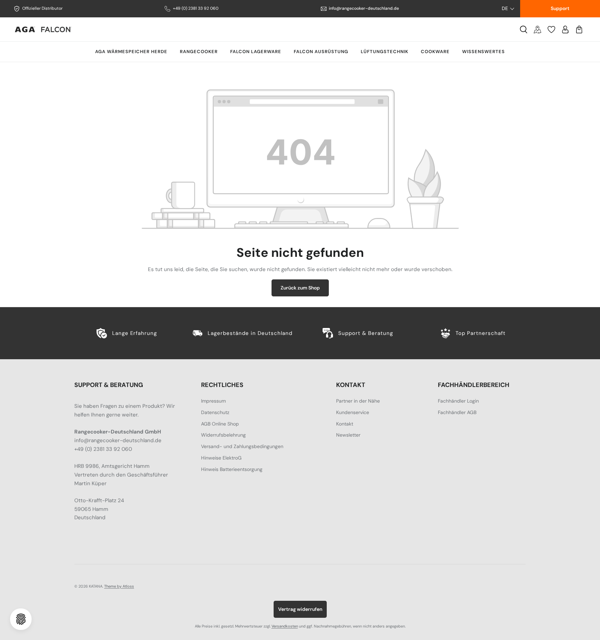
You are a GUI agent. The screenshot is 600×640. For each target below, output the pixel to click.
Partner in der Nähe (358, 401)
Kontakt (344, 424)
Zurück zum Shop (300, 288)
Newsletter (348, 435)
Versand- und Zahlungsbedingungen (242, 446)
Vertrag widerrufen (300, 609)
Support (560, 8)
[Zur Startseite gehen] (43, 29)
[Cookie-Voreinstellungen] (20, 619)
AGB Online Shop (220, 424)
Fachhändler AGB (457, 412)
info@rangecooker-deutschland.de (364, 8)
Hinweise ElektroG (221, 458)
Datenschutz (215, 412)
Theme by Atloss (119, 586)
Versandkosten (285, 626)
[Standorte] (537, 29)
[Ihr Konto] (565, 29)
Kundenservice (352, 412)
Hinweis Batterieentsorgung (231, 469)
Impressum (213, 401)
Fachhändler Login (458, 401)
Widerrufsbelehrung (223, 435)
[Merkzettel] (551, 29)
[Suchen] (524, 29)
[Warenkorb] (579, 29)
